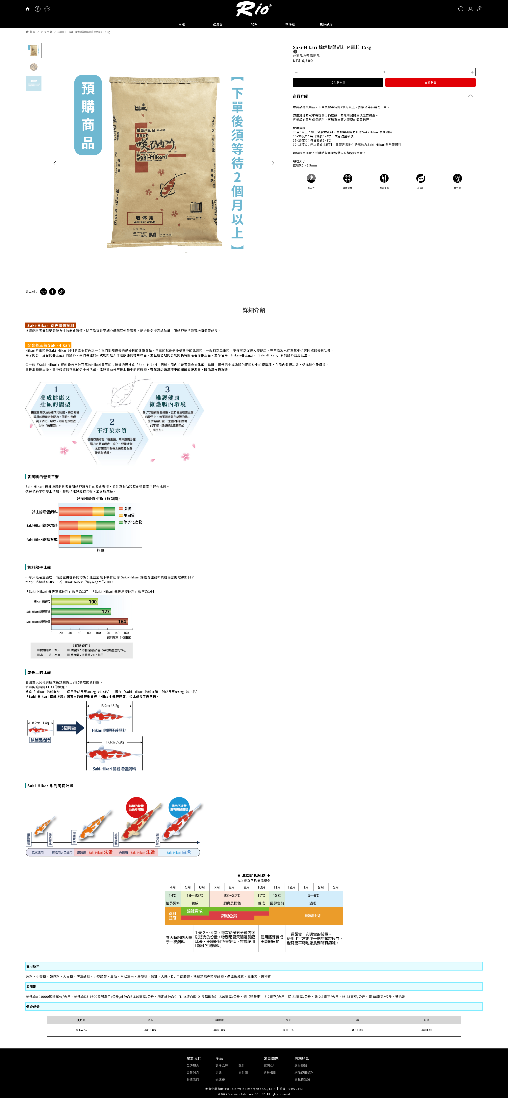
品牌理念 (193, 1065)
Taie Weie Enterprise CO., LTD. (247, 1094)
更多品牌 (326, 24)
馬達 (182, 24)
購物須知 (300, 1065)
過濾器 (218, 24)
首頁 (33, 32)
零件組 (290, 24)
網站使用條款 (304, 1072)
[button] (55, 163)
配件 (254, 24)
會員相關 (270, 1072)
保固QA (269, 1065)
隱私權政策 (302, 1079)
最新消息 (193, 1072)
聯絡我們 (193, 1079)
